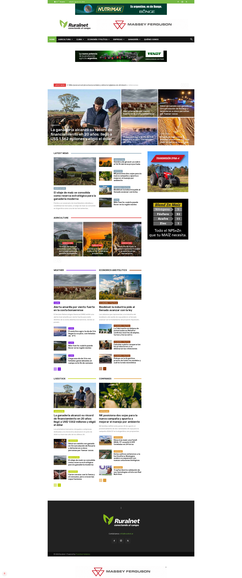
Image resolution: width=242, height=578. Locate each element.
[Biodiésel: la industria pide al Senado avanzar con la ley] (105, 190)
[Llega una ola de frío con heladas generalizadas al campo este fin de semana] (60, 358)
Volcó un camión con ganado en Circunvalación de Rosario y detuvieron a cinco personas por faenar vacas (81, 446)
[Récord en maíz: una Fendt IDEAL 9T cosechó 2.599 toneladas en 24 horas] (105, 440)
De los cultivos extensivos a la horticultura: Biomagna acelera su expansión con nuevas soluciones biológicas (127, 457)
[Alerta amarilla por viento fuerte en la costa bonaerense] (139, 103)
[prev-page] (55, 260)
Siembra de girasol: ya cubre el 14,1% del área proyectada (127, 163)
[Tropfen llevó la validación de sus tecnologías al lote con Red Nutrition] (105, 470)
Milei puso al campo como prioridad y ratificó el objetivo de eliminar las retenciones (102, 85)
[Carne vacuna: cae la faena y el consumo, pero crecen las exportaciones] (60, 474)
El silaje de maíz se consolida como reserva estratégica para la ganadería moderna (75, 195)
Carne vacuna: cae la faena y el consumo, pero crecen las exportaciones (81, 476)
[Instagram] (182, 2)
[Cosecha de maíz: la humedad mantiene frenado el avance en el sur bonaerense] (127, 239)
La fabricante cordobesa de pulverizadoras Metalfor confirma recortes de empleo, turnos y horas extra (127, 331)
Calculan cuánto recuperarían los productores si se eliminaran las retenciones (127, 347)
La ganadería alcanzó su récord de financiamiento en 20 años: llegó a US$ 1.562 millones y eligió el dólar (75, 420)
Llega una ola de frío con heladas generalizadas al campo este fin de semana (80, 360)
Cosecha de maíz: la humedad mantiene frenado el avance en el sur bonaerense (127, 250)
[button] (191, 39)
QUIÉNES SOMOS (151, 39)
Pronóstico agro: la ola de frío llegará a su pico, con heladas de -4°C (82, 333)
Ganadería (133, 39)
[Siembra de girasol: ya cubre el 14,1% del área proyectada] (105, 162)
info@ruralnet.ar (126, 533)
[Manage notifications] (5, 573)
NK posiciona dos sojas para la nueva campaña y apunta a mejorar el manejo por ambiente (127, 177)
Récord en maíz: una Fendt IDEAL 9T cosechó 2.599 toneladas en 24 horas (125, 442)
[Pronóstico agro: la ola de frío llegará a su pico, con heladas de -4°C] (139, 131)
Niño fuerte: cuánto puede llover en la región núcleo (126, 203)
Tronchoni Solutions (83, 554)
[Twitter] (186, 2)
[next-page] (59, 260)
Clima (79, 39)
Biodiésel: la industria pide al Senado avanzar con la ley (127, 191)
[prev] (182, 85)
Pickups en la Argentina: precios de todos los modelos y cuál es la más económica (127, 360)
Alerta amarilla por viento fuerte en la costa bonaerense (74, 308)
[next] (186, 85)
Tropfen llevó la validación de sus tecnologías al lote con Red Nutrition (127, 472)
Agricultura (64, 39)
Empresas (117, 39)
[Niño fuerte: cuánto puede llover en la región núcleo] (105, 202)
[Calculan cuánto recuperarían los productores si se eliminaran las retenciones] (105, 345)
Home (52, 39)
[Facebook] (178, 2)
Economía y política (98, 39)
